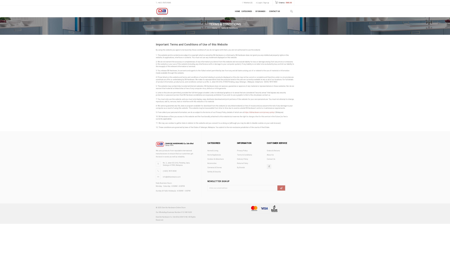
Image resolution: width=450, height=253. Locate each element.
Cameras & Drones (214, 167)
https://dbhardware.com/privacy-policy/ (259, 112)
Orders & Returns (273, 151)
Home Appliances (214, 155)
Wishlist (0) (248, 3)
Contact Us (271, 159)
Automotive (212, 163)
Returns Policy (242, 163)
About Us (270, 155)
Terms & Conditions (244, 155)
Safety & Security (214, 172)
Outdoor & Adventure (215, 159)
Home (214, 28)
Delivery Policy (242, 159)
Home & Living (212, 151)
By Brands (241, 167)
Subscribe (281, 188)
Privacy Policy (242, 151)
